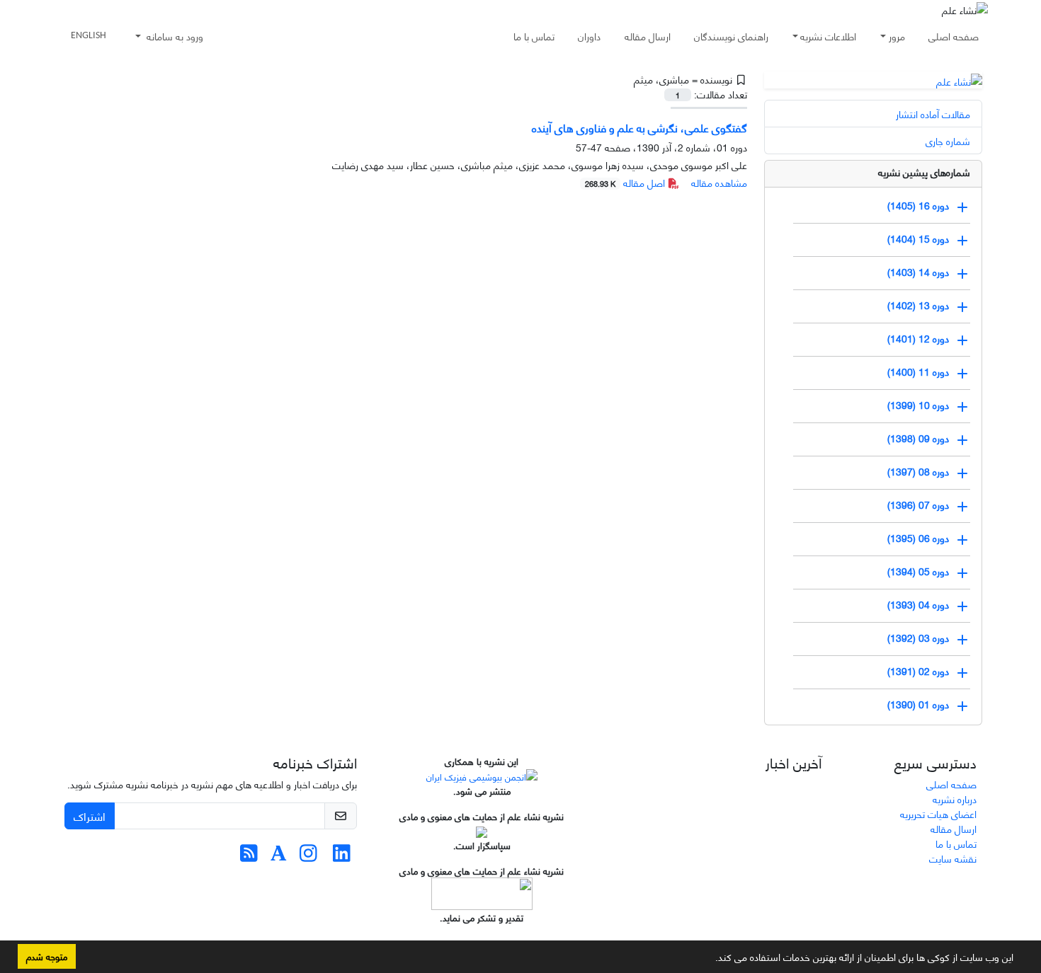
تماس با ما (533, 36)
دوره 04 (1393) (918, 603)
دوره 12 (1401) (918, 337)
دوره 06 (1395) (918, 537)
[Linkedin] (341, 856)
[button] (710, 959)
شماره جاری (948, 140)
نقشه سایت (953, 858)
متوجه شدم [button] (46, 956)
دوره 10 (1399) (918, 404)
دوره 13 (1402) (918, 304)
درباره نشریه (955, 798)
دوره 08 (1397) (918, 470)
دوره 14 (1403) (918, 271)
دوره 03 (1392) (918, 636)
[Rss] (249, 856)
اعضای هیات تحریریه (938, 813)
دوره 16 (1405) (918, 204)
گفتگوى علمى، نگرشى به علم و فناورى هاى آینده (639, 127)
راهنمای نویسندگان (731, 36)
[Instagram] (308, 856)
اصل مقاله (626, 182)
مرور (897, 36)
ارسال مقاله (648, 36)
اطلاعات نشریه (828, 36)
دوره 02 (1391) (918, 670)
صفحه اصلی (953, 36)
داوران (589, 36)
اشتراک (90, 815)
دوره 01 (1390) (918, 703)
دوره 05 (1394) (918, 570)
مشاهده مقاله (719, 182)
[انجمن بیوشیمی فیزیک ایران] (481, 774)
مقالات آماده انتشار (933, 113)
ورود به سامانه (173, 36)
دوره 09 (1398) (918, 437)
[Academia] (278, 856)
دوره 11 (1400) (918, 370)
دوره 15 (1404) (918, 237)
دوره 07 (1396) (918, 503)
